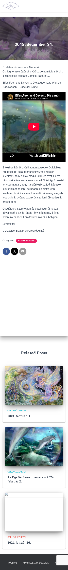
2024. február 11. (19, 416)
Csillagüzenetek (26, 241)
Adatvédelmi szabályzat (36, 563)
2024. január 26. (19, 542)
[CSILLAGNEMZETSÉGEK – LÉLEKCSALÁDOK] (11, 6)
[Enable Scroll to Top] (61, 563)
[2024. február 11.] (34, 385)
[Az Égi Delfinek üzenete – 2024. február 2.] (34, 446)
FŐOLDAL (12, 563)
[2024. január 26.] (34, 511)
